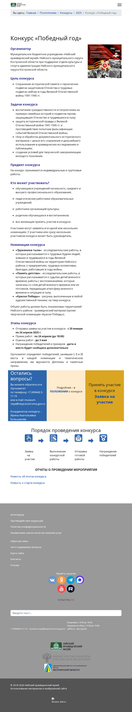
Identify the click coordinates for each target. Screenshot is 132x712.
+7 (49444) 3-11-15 (19, 628)
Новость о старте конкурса (27, 483)
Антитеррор (17, 514)
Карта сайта (17, 553)
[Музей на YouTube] (61, 589)
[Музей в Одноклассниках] (61, 580)
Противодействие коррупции (26, 520)
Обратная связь (19, 541)
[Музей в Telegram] (70, 580)
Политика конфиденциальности (28, 526)
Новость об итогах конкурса (28, 476)
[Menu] (120, 5)
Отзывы (14, 565)
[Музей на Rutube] (70, 589)
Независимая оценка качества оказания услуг (36, 532)
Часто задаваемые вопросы (25, 547)
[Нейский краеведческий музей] (66, 646)
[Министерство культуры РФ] (66, 657)
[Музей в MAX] (79, 580)
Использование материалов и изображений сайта (38, 688)
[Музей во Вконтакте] (52, 580)
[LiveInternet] (73, 700)
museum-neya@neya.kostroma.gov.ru (47, 628)
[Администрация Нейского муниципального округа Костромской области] (66, 668)
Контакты (15, 559)
